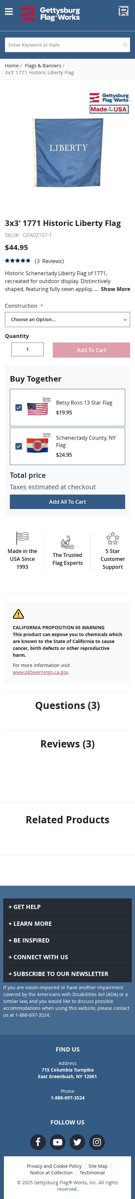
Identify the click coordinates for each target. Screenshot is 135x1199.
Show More (115, 289)
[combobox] (67, 44)
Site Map (98, 1166)
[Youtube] (57, 1142)
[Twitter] (77, 1142)
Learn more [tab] (32, 924)
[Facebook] (38, 1142)
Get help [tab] (27, 907)
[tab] (67, 705)
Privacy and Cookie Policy (54, 1166)
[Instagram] (97, 1142)
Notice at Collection (51, 1172)
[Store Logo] (50, 14)
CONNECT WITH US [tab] (40, 957)
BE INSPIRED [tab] (31, 940)
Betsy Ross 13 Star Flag (84, 402)
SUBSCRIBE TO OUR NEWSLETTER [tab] (60, 974)
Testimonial (92, 1172)
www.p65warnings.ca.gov (40, 672)
